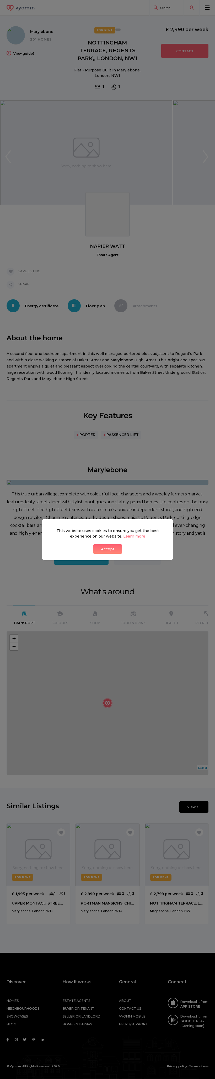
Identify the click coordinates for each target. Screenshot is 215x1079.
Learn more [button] (134, 536)
